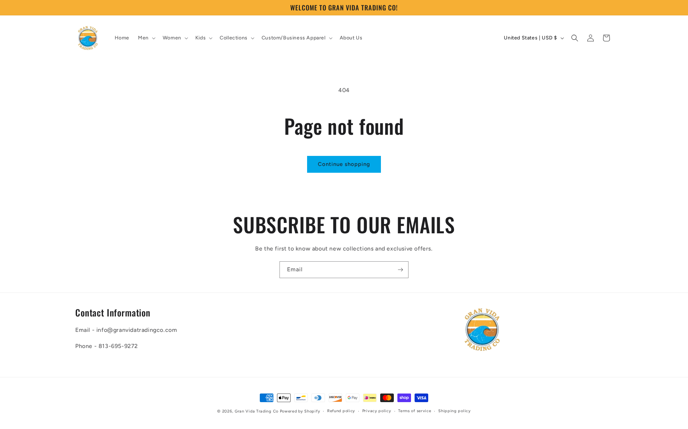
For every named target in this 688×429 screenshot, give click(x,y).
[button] (146, 38)
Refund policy (341, 411)
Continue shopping (344, 164)
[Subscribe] (400, 269)
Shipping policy (454, 411)
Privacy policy (376, 411)
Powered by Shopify (300, 411)
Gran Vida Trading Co (256, 411)
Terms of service (414, 411)
